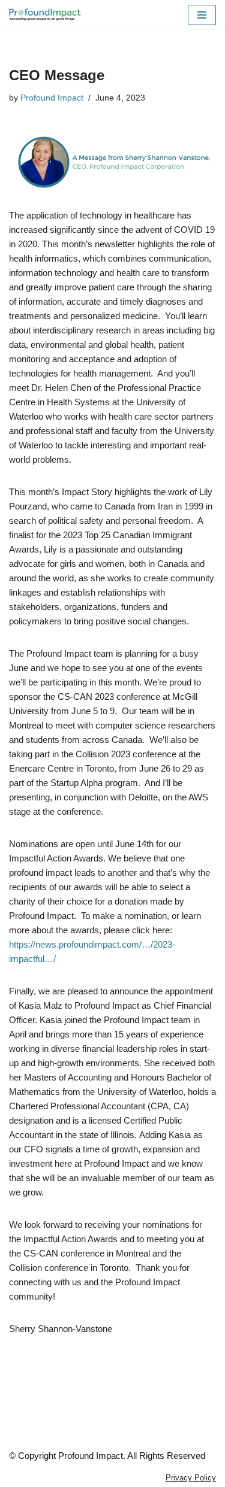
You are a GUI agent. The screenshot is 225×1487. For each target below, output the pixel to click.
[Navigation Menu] (202, 15)
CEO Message (56, 75)
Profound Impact (51, 97)
